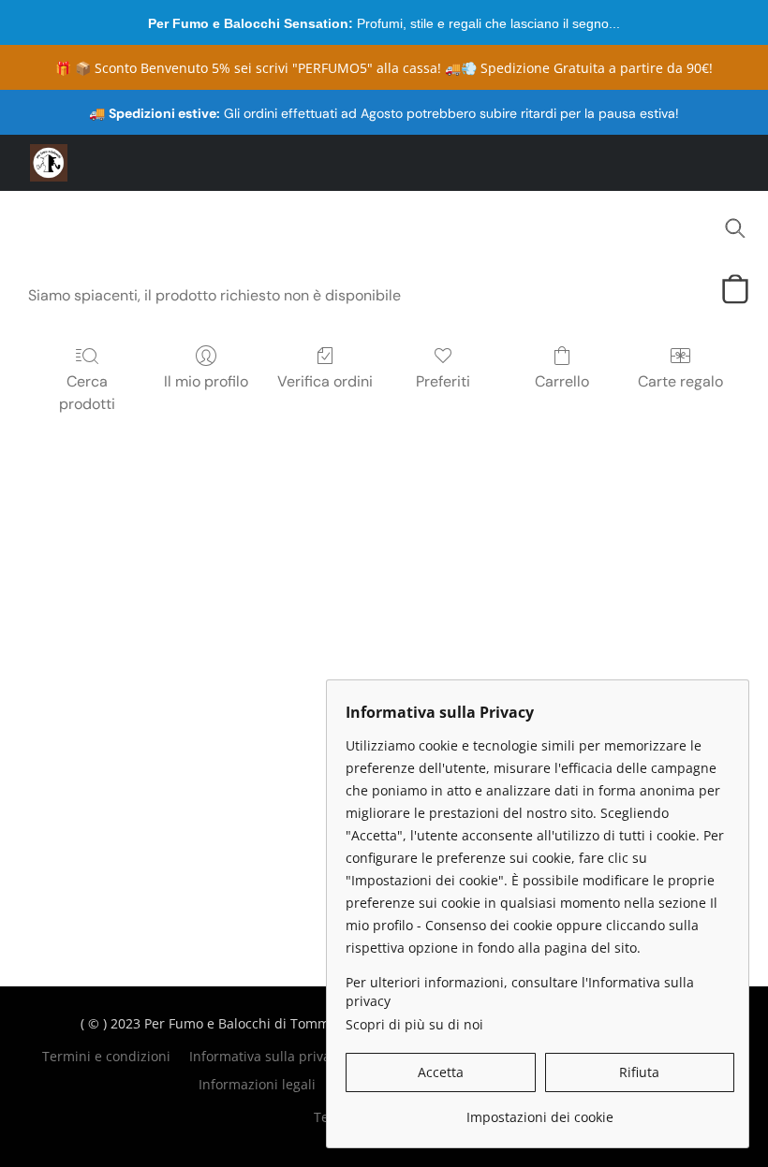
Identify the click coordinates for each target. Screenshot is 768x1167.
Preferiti (443, 381)
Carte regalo (680, 381)
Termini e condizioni (106, 1056)
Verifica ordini (325, 381)
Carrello (562, 381)
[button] (48, 163)
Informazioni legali (257, 1084)
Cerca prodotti (87, 393)
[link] (540, 1110)
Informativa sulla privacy (266, 1056)
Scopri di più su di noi (414, 1024)
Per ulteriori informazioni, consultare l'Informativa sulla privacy (520, 991)
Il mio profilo (206, 381)
